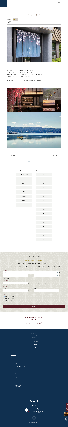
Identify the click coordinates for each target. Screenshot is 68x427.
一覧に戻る (34, 160)
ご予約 (12, 357)
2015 (44, 222)
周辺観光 (12, 380)
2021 (44, 196)
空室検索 (34, 306)
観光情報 (24, 205)
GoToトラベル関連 (24, 174)
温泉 (12, 347)
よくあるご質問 (14, 363)
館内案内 (36, 344)
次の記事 (55, 155)
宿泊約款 (12, 389)
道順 (35, 347)
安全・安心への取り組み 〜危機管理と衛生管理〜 (16, 386)
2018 (44, 209)
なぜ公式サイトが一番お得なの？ (18, 366)
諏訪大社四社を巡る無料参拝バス (15, 374)
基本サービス (13, 360)
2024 (44, 183)
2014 (44, 226)
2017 (44, 213)
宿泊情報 (24, 196)
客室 (12, 353)
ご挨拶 (12, 344)
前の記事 (13, 155)
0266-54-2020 (52, 2)
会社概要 (12, 395)
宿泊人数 (5, 286)
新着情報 (36, 341)
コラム (24, 187)
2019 (44, 205)
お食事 (12, 350)
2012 (44, 235)
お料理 (24, 179)
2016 (44, 218)
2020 (44, 200)
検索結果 (5, 294)
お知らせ (15, 19)
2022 (44, 192)
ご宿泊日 (5, 270)
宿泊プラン (36, 353)
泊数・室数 (5, 280)
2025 (44, 179)
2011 (44, 239)
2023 (44, 187)
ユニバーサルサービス (39, 350)
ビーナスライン (14, 371)
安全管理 (24, 192)
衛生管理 (24, 200)
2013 (44, 231)
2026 (44, 174)
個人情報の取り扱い (15, 392)
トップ (12, 341)
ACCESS (59, 2)
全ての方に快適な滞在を (16, 377)
